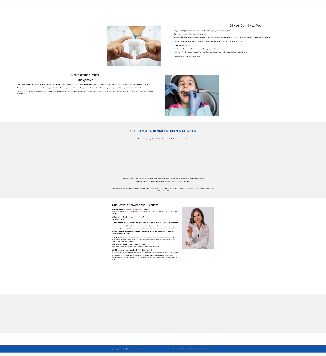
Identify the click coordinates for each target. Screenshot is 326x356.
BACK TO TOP (210, 349)
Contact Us (199, 349)
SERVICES (191, 349)
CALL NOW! (175, 349)
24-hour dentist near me (132, 209)
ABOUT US (183, 349)
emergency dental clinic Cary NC (219, 31)
